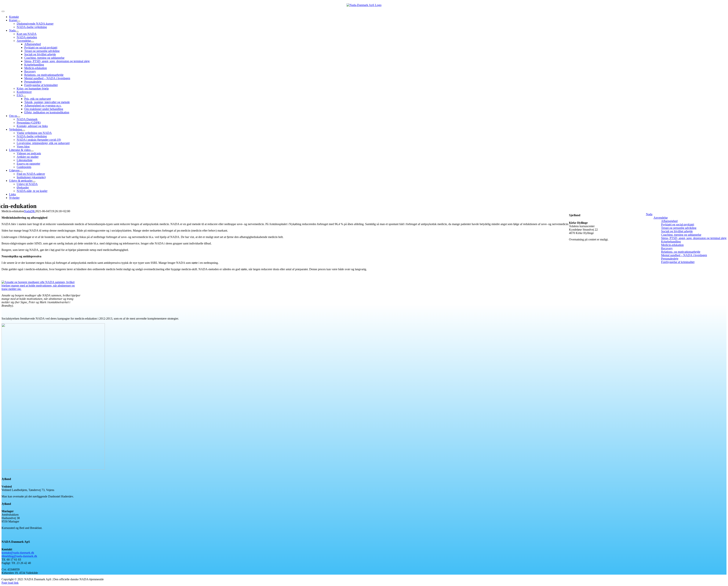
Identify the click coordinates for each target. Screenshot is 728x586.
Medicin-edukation (672, 245)
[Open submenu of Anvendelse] (32, 41)
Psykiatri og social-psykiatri (677, 224)
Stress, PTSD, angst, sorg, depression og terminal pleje (693, 238)
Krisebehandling (671, 241)
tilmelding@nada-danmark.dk (19, 556)
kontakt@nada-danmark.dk (18, 552)
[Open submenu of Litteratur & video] (32, 151)
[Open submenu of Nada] (17, 31)
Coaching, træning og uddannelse (681, 234)
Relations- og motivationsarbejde (680, 251)
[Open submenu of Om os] (18, 116)
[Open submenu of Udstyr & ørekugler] (33, 181)
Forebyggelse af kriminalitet (677, 262)
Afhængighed (669, 221)
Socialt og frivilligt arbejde (677, 231)
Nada (649, 214)
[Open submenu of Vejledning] (23, 130)
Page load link (10, 582)
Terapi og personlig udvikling (678, 227)
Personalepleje (669, 258)
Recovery (667, 248)
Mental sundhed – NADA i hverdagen (684, 255)
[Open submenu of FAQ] (24, 96)
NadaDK (29, 211)
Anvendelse (660, 217)
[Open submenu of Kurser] (18, 21)
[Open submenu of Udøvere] (21, 171)
